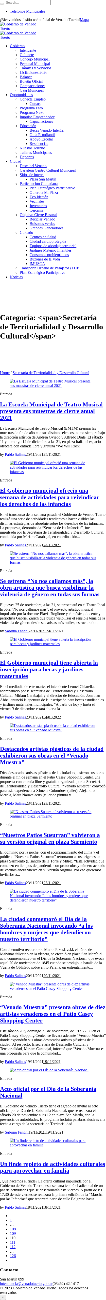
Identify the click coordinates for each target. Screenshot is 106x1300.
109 (13, 1233)
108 (13, 1229)
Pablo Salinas (15, 454)
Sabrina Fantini (17, 631)
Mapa (84, 20)
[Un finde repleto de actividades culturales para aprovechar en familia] (53, 1145)
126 (13, 1256)
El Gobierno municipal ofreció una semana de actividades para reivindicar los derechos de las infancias (49, 497)
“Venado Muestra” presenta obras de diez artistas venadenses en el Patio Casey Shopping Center (53, 1014)
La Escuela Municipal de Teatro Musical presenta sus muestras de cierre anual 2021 (51, 411)
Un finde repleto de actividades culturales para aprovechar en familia (52, 1167)
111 (12, 1242)
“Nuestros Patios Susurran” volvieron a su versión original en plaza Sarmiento (50, 838)
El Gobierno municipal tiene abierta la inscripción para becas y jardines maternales (49, 669)
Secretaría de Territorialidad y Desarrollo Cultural (51, 373)
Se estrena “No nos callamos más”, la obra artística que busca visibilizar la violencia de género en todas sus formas (49, 588)
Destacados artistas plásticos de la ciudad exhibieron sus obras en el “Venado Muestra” (52, 755)
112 (13, 1247)
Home (5, 373)
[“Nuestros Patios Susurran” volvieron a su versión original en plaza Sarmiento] (53, 816)
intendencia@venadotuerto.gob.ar (26, 1283)
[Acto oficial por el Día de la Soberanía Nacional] (49, 1070)
